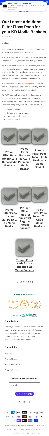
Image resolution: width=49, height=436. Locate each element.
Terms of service (25, 429)
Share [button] (6, 43)
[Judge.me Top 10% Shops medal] (39, 304)
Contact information (18, 433)
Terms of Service (11, 359)
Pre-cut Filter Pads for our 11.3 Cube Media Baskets (9, 159)
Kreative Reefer (15, 425)
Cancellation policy (33, 433)
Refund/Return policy (13, 364)
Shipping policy (38, 429)
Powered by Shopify (26, 425)
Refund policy (40, 425)
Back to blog (26, 282)
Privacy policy (13, 429)
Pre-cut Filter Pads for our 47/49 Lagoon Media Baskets (25, 218)
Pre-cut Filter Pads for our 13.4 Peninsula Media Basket (24, 158)
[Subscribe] (37, 385)
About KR (8, 354)
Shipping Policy (11, 370)
